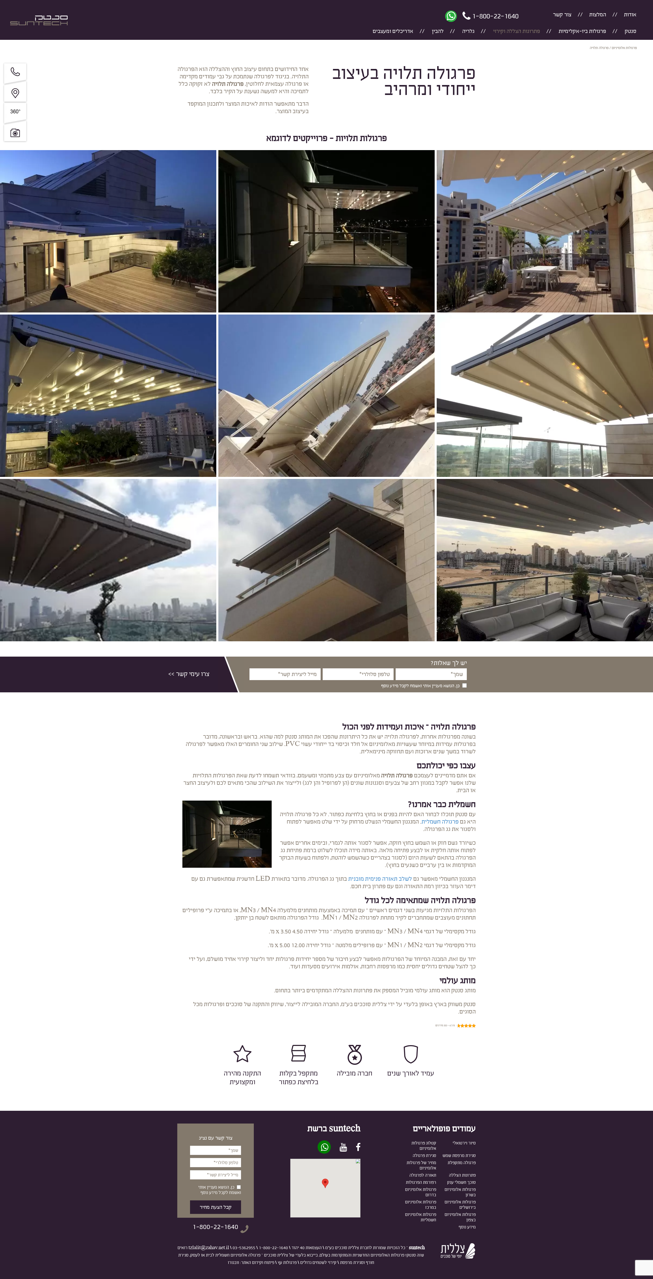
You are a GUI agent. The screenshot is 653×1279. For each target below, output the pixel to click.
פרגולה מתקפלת (462, 1162)
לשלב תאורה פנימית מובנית (380, 879)
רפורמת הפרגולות (421, 1182)
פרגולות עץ (287, 1262)
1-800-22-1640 (273, 1247)
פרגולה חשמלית (440, 821)
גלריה (468, 31)
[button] (325, 1183)
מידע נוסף (467, 1227)
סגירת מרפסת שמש (459, 1155)
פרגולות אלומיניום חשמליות (420, 1217)
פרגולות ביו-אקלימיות (582, 31)
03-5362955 (244, 1247)
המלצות (597, 14)
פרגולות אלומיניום (624, 48)
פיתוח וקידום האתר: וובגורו (251, 1262)
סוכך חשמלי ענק (461, 1182)
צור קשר (562, 14)
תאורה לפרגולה (422, 1175)
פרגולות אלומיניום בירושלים (460, 1204)
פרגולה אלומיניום (245, 1255)
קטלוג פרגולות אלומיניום (423, 1145)
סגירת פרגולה (424, 1155)
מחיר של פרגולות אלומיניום (421, 1165)
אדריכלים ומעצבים (393, 31)
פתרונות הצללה (462, 1175)
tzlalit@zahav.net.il (209, 1247)
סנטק (630, 31)
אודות (630, 14)
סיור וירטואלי (464, 1143)
